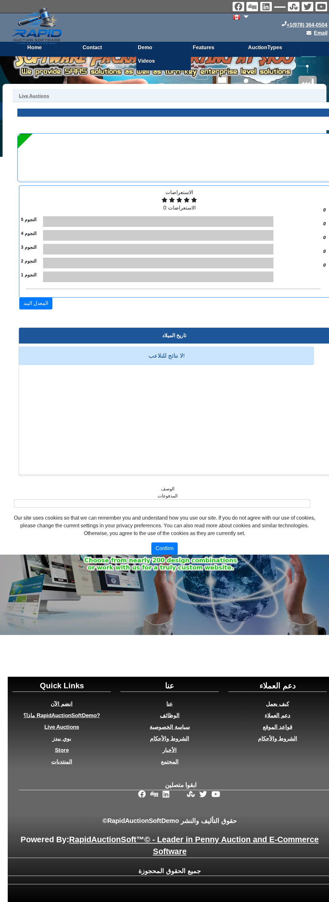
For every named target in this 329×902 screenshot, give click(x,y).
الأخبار (170, 750)
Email (320, 33)
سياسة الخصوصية (170, 727)
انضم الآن (62, 704)
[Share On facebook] (239, 7)
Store (62, 750)
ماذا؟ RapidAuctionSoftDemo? (61, 715)
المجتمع (170, 761)
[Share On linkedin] (267, 7)
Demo (145, 47)
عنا (169, 704)
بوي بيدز (61, 738)
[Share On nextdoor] (281, 8)
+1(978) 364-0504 (307, 25)
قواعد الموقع (277, 727)
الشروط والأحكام (169, 738)
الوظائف (170, 715)
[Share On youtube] (322, 7)
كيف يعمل (277, 704)
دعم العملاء (277, 715)
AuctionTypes (265, 47)
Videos (146, 61)
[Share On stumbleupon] (294, 7)
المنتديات (61, 761)
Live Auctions (61, 727)
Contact (92, 47)
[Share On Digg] (253, 7)
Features (203, 47)
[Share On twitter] (308, 7)
